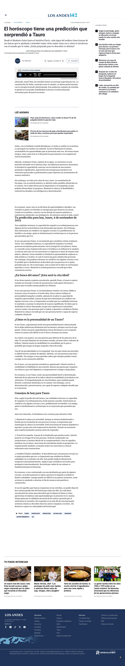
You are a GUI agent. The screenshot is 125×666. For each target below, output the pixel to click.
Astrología (57, 513)
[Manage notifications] (120, 657)
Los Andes (7, 22)
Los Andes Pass (84, 618)
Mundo (59, 615)
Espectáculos (38, 636)
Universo (68, 513)
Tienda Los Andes (85, 621)
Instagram (10, 627)
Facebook (6, 627)
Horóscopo (36, 513)
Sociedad (37, 627)
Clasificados (83, 624)
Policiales (37, 630)
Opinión (59, 618)
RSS (102, 621)
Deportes (37, 633)
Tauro (26, 513)
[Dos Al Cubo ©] (105, 654)
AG (33, 517)
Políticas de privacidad (109, 618)
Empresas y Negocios (64, 621)
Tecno (59, 630)
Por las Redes (18, 22)
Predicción (47, 513)
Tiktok (15, 627)
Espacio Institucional (64, 636)
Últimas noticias (39, 618)
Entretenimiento (23, 517)
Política (36, 621)
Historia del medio (107, 624)
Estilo (58, 624)
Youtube (24, 627)
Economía (37, 624)
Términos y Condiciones (109, 615)
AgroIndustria (61, 627)
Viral (58, 633)
